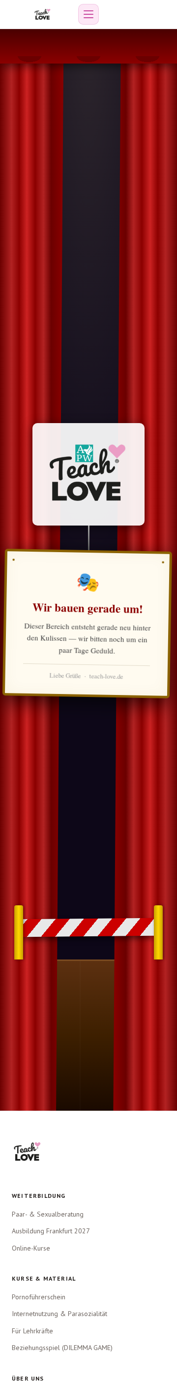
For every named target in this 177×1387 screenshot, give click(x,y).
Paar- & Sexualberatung (48, 1214)
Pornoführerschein (38, 1296)
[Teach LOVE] (27, 1151)
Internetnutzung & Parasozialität (59, 1313)
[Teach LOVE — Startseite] (42, 14)
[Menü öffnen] (88, 14)
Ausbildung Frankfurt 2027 (51, 1230)
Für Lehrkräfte (32, 1330)
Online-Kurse (31, 1248)
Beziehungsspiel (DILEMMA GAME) (62, 1347)
